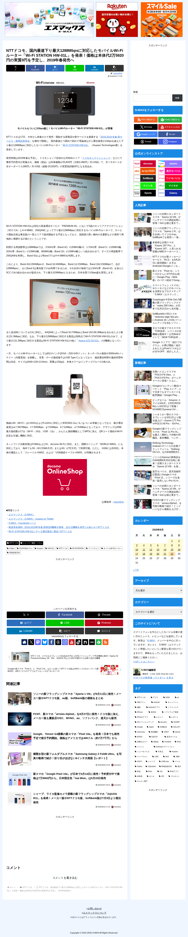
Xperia (148, 193)
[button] (114, 68)
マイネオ (173, 185)
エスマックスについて (94, 913)
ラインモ (148, 185)
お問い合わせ (95, 908)
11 (144, 549)
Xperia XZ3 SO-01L (88, 340)
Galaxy (173, 193)
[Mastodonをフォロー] (38, 642)
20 (158, 554)
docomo (148, 163)
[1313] (65, 302)
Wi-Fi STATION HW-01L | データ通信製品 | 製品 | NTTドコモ (40, 531)
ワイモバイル (173, 178)
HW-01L (51, 548)
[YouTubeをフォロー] (72, 642)
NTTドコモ (13, 543)
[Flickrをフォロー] (92, 642)
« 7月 (136, 570)
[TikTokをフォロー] (78, 642)
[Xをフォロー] (31, 642)
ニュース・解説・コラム (32, 543)
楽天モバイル (173, 171)
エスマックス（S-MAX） (22, 514)
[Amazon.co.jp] (162, 19)
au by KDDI (148, 171)
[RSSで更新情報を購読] (105, 642)
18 (143, 554)
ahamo (173, 163)
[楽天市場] (117, 19)
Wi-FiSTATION (78, 548)
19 (151, 554)
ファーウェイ (93, 548)
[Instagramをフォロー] (65, 642)
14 (165, 549)
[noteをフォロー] (85, 642)
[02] (65, 392)
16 (179, 549)
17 (136, 554)
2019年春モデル (25, 548)
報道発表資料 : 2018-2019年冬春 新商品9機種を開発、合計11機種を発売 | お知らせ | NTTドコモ (59, 527)
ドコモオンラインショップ (96, 158)
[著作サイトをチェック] (24, 642)
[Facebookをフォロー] (51, 642)
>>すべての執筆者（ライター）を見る (153, 677)
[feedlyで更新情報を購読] (99, 642)
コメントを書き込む (65, 877)
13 (158, 549)
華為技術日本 (14, 553)
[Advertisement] (65, 582)
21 (165, 554)
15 (172, 549)
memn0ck (119, 502)
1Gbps (12, 548)
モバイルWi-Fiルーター (112, 548)
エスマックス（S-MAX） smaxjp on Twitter (31, 519)
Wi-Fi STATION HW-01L (75, 145)
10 (136, 549)
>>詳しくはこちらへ (144, 661)
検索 (135, 92)
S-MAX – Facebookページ (22, 523)
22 (172, 554)
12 (151, 549)
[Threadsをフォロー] (58, 642)
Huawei (40, 548)
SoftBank (148, 178)
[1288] (65, 196)
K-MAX (151, 640)
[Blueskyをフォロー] (45, 642)
